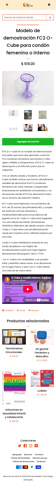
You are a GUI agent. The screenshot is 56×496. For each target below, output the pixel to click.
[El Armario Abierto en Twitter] (19, 446)
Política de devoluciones (23, 461)
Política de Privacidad (20, 458)
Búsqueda (17, 454)
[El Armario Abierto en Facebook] (25, 446)
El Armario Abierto (33, 476)
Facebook (41, 461)
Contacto (39, 454)
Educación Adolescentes (28, 25)
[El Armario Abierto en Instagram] (30, 446)
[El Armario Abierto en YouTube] (36, 446)
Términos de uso (39, 458)
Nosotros (28, 454)
